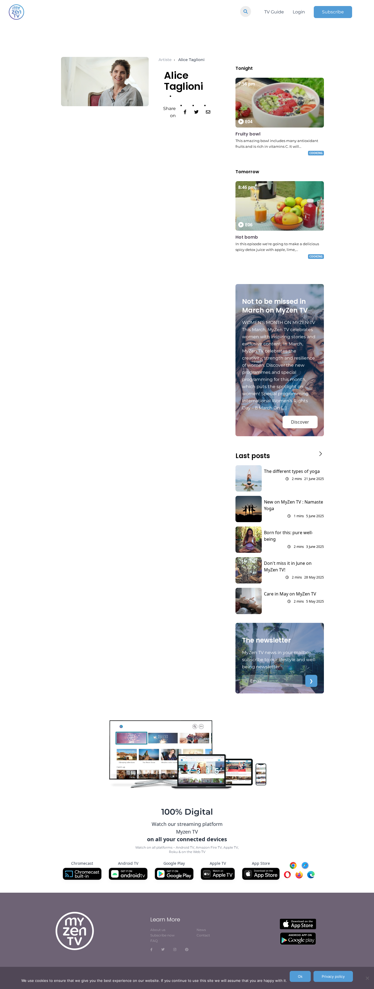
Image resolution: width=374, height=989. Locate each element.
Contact (203, 935)
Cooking (316, 153)
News (201, 930)
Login (299, 12)
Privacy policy (333, 976)
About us (157, 930)
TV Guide (274, 12)
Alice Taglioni (191, 59)
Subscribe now (162, 935)
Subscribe (333, 12)
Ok (300, 976)
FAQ (154, 941)
